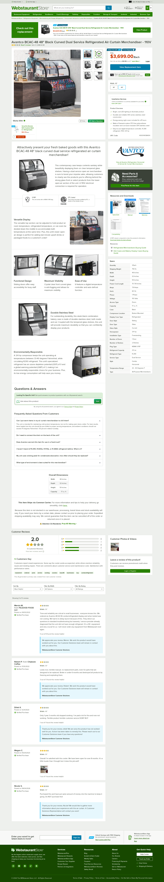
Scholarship (116, 864)
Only (111, 53)
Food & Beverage (63, 14)
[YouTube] (19, 866)
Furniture (96, 14)
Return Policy (116, 869)
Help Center (17, 2)
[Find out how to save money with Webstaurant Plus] (55, 25)
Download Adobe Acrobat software (120, 240)
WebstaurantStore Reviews (93, 867)
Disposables (86, 14)
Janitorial (124, 14)
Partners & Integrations (65, 867)
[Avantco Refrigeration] (130, 152)
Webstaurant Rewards (65, 856)
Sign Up (76, 838)
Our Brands (116, 856)
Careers (114, 859)
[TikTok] (30, 866)
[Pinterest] (36, 866)
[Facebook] (25, 866)
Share (84, 121)
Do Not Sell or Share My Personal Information (137, 878)
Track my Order (144, 859)
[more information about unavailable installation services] (145, 102)
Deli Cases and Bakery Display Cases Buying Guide (131, 252)
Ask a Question (97, 121)
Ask (97, 401)
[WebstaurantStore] (29, 850)
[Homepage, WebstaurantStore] (30, 8)
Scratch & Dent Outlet (91, 856)
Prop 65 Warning (68, 524)
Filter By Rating (80, 586)
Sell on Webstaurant (119, 867)
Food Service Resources (92, 864)
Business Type (145, 14)
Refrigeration (37, 14)
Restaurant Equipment (21, 14)
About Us (115, 853)
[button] (87, 54)
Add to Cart (20, 137)
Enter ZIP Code (117, 103)
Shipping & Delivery (146, 866)
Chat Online (143, 863)
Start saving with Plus (102, 840)
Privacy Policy (79, 406)
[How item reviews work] (43, 551)
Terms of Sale (77, 878)
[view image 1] (114, 546)
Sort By (15, 586)
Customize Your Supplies (66, 861)
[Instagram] (13, 866)
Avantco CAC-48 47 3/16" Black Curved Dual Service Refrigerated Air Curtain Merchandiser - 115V (88, 28)
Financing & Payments (119, 861)
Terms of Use (68, 406)
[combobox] (79, 8)
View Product (141, 30)
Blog (85, 853)
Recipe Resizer (63, 864)
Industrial (133, 14)
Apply (148, 75)
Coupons (87, 861)
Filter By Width (49, 586)
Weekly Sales (88, 859)
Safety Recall (88, 869)
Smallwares (49, 14)
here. (65, 505)
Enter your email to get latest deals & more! (22, 837)
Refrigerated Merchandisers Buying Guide (132, 248)
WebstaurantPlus (63, 853)
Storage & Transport (110, 14)
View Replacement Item (130, 67)
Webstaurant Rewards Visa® (127, 76)
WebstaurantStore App (65, 859)
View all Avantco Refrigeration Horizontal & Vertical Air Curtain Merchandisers (130, 163)
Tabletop (75, 14)
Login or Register (130, 571)
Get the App (31, 2)
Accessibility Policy (112, 878)
